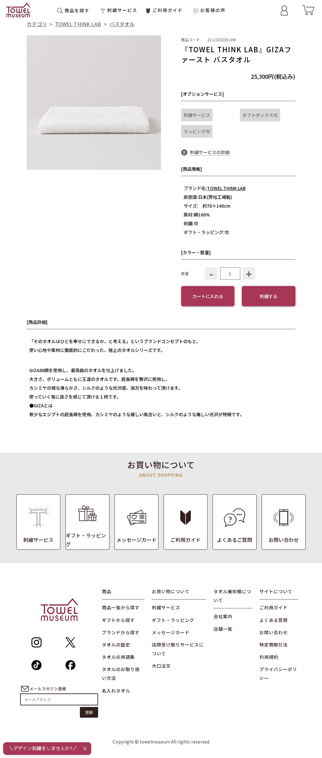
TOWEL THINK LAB (78, 24)
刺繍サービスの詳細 (210, 152)
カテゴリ (37, 24)
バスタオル (122, 24)
